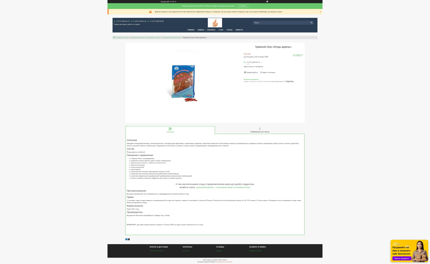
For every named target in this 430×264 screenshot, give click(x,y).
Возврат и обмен (255, 251)
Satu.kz (225, 260)
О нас (221, 30)
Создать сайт (165, 1)
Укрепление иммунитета (172, 37)
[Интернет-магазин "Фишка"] (215, 22)
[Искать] (311, 22)
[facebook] (126, 240)
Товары (201, 30)
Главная (190, 30)
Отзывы (219, 251)
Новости (239, 30)
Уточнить (242, 6)
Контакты (211, 30)
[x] (129, 240)
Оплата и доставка (156, 251)
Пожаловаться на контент (224, 262)
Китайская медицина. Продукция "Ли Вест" (146, 37)
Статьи (229, 30)
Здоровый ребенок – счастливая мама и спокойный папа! (223, 187)
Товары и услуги (122, 37)
